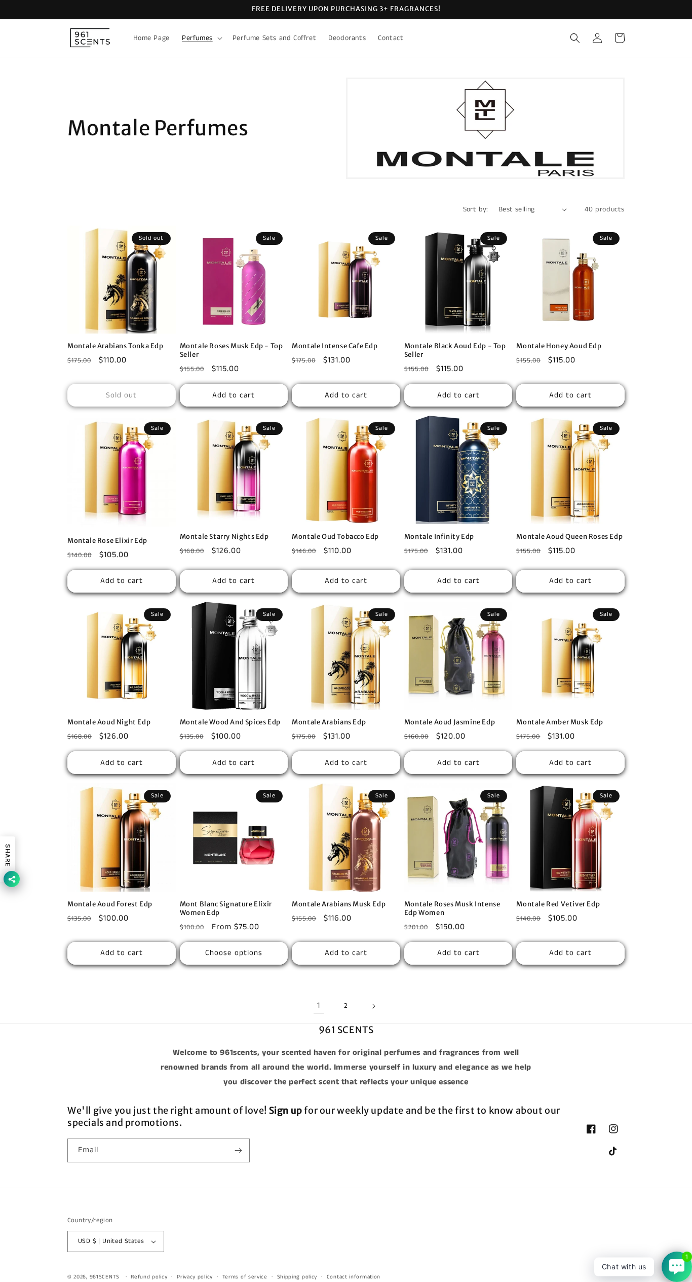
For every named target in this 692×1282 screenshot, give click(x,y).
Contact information (353, 1277)
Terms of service (244, 1277)
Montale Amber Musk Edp (559, 722)
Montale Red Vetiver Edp (558, 904)
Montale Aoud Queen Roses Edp (569, 537)
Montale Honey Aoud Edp (558, 346)
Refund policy (149, 1277)
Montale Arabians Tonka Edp (115, 346)
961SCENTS (105, 1277)
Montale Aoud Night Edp (108, 722)
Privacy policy (195, 1277)
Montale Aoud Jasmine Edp (449, 722)
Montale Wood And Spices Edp (230, 722)
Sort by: (475, 209)
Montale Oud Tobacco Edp (335, 537)
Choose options (233, 952)
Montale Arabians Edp (329, 722)
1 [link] (318, 1005)
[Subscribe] (238, 1150)
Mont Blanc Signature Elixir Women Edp (226, 908)
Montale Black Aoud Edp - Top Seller (455, 350)
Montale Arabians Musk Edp (339, 904)
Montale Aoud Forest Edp (109, 904)
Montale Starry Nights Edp (224, 537)
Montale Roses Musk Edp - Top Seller (231, 350)
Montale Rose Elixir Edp (107, 541)
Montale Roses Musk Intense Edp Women (452, 908)
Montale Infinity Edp (439, 537)
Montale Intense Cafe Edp (334, 346)
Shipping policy (297, 1277)
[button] (201, 38)
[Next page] (373, 1006)
